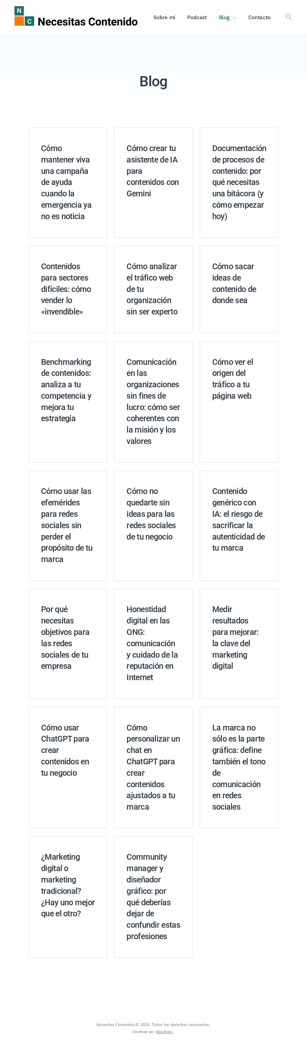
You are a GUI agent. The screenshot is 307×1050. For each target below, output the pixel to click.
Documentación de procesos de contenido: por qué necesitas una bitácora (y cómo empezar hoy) (239, 182)
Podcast (197, 17)
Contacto (259, 17)
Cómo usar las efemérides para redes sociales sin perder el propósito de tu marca (67, 525)
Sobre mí (164, 17)
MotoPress (164, 1031)
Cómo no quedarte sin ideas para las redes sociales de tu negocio (151, 513)
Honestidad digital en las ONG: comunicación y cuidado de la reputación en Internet (152, 643)
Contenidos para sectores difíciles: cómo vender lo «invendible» (66, 289)
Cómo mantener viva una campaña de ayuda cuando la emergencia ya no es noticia (66, 182)
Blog (224, 17)
